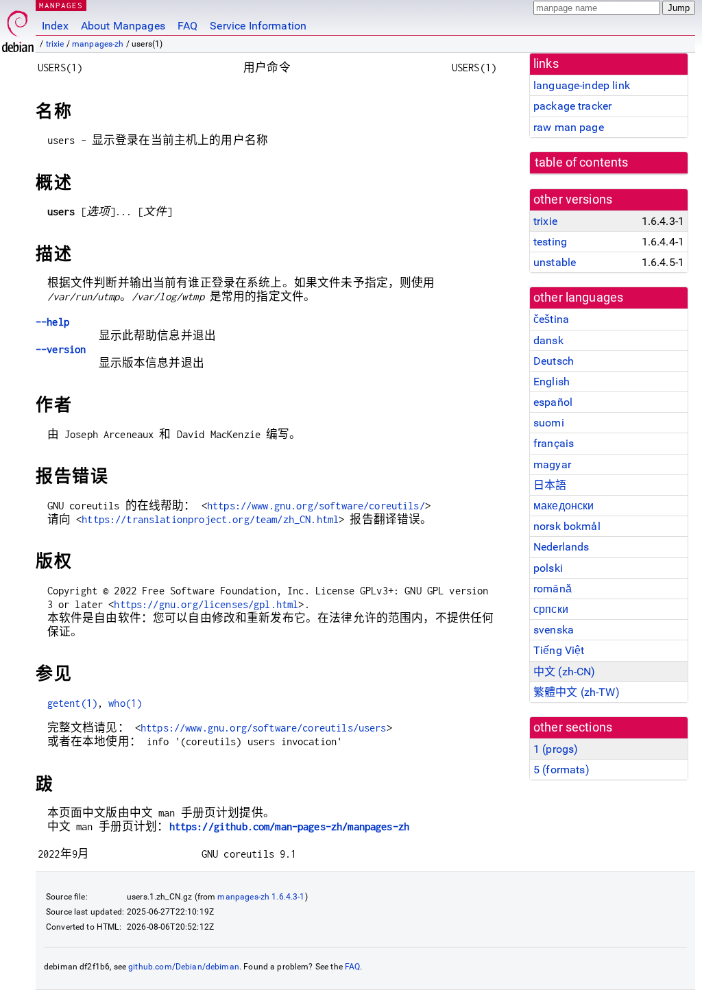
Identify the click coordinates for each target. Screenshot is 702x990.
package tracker (572, 105)
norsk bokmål (567, 526)
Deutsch (553, 360)
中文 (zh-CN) (564, 671)
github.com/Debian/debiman (183, 966)
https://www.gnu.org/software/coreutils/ (316, 505)
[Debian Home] (18, 28)
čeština (551, 319)
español (552, 402)
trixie (55, 44)
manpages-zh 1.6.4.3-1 (260, 897)
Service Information (258, 25)
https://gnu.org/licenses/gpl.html (206, 604)
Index (55, 25)
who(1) (125, 703)
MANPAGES (61, 5)
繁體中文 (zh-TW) (576, 692)
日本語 (549, 485)
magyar (552, 464)
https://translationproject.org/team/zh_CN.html (210, 519)
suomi (548, 422)
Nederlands (561, 546)
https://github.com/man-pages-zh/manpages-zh (289, 826)
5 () (561, 769)
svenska (553, 629)
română (552, 588)
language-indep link (581, 85)
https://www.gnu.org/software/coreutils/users (264, 728)
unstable (554, 262)
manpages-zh (98, 44)
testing (550, 241)
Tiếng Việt (559, 650)
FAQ (187, 25)
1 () (555, 749)
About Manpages (123, 25)
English (551, 381)
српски (550, 609)
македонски (563, 505)
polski (548, 568)
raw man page (568, 127)
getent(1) (72, 703)
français (553, 443)
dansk (548, 340)
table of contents (582, 162)
